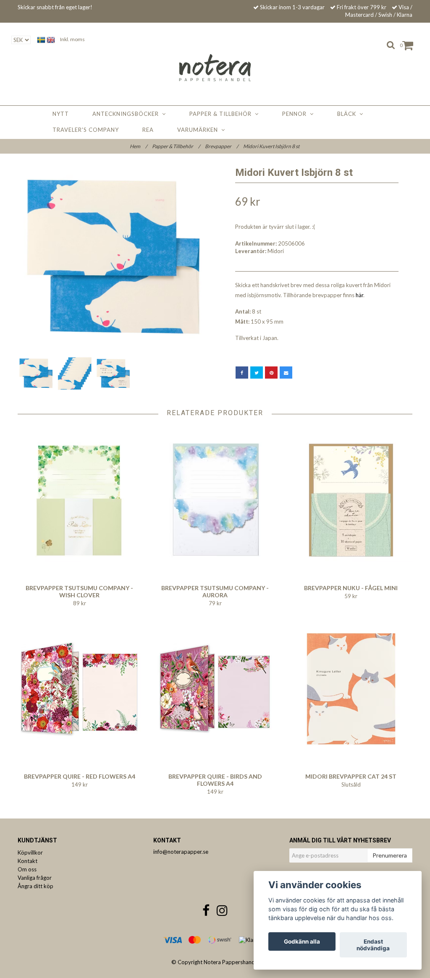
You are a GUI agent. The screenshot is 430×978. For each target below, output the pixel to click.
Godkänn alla (302, 941)
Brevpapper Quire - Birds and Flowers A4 (215, 780)
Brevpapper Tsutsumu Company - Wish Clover (79, 591)
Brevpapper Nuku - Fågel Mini (351, 587)
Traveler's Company (85, 129)
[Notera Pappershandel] (215, 66)
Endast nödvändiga (373, 945)
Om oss (27, 869)
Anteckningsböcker (127, 113)
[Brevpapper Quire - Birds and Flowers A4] (215, 688)
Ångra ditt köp (35, 886)
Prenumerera (389, 855)
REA (148, 129)
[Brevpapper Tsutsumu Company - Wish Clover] (79, 500)
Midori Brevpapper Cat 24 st (350, 776)
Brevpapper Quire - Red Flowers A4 (79, 776)
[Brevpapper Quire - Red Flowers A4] (79, 688)
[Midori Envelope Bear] (113, 257)
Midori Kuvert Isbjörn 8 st (271, 146)
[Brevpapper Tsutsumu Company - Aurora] (215, 500)
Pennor (296, 113)
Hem (138, 146)
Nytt (60, 113)
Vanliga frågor (35, 877)
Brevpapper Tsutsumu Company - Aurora (215, 591)
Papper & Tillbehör (222, 113)
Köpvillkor (30, 852)
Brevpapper (221, 146)
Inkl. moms (72, 39)
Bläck (348, 113)
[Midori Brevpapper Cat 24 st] (351, 688)
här (359, 295)
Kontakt (27, 861)
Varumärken (199, 129)
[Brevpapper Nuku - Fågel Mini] (351, 500)
